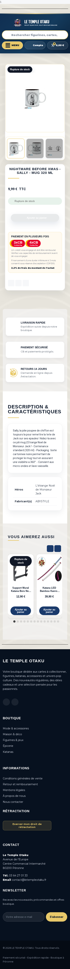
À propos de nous (14, 796)
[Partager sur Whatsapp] (26, 283)
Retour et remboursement (20, 784)
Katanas (8, 752)
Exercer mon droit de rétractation (27, 825)
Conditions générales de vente (23, 778)
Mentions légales (14, 790)
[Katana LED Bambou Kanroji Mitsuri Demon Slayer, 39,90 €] (49, 584)
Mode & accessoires (16, 728)
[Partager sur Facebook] (11, 283)
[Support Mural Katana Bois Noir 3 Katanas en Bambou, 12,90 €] (21, 584)
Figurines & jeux (13, 740)
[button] (61, 98)
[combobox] (35, 35)
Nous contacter (13, 802)
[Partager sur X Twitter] (18, 283)
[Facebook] (6, 702)
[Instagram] (14, 702)
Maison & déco (12, 734)
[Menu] (12, 45)
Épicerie (8, 746)
